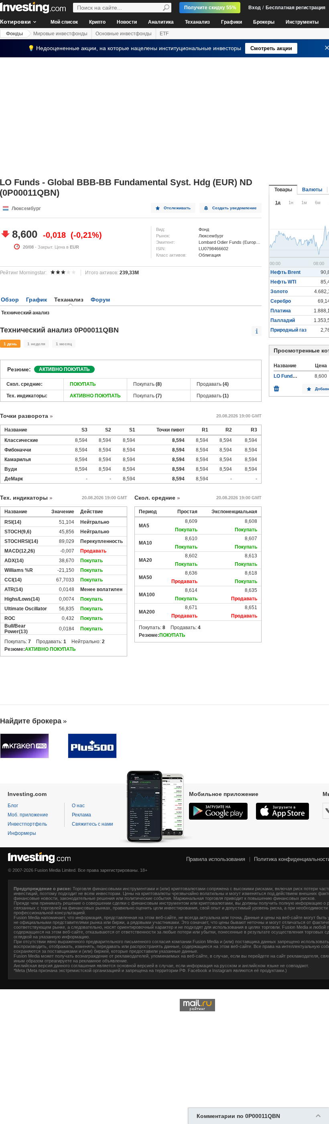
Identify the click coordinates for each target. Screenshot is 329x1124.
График (36, 299)
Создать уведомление (234, 208)
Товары (283, 189)
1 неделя (36, 344)
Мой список (64, 22)
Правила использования (215, 859)
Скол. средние (154, 497)
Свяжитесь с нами (92, 824)
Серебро (280, 301)
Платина (280, 311)
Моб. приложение (28, 815)
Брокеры (263, 22)
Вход (254, 7)
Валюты (312, 189)
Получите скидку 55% (210, 7)
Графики (231, 22)
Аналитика (161, 22)
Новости (127, 22)
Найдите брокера (30, 721)
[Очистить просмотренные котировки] (276, 386)
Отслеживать (177, 208)
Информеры (22, 833)
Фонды (14, 33)
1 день (10, 344)
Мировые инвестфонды (60, 33)
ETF (164, 33)
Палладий (282, 320)
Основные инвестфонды (123, 33)
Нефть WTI (283, 282)
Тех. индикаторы (24, 497)
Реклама (81, 815)
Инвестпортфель (27, 824)
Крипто (97, 22)
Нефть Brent (285, 272)
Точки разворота (24, 416)
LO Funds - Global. (294, 376)
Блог (13, 805)
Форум (100, 299)
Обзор (10, 299)
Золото (279, 291)
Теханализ (197, 22)
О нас (78, 805)
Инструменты (302, 22)
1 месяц (64, 344)
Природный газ (288, 330)
